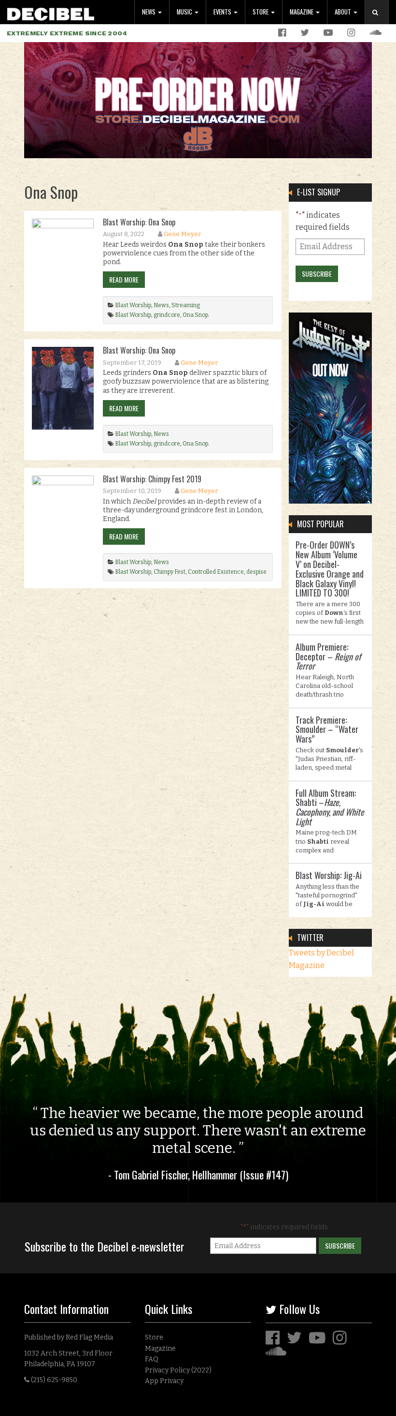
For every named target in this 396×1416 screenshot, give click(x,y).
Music (185, 11)
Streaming (185, 305)
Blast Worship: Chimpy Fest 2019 (152, 479)
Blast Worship (133, 305)
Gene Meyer (182, 234)
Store (261, 11)
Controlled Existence (216, 571)
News (149, 11)
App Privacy (164, 1381)
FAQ (151, 1359)
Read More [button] (124, 279)
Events (223, 11)
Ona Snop (195, 315)
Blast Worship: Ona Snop (139, 222)
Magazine (302, 11)
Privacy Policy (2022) (178, 1370)
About (344, 11)
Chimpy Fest (169, 571)
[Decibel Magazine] (50, 12)
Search (380, 22)
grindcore (167, 315)
